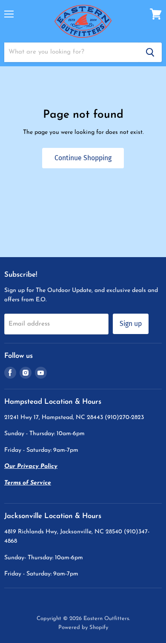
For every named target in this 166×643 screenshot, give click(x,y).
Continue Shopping (83, 158)
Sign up (131, 324)
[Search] (150, 52)
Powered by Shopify (83, 627)
